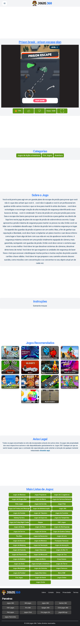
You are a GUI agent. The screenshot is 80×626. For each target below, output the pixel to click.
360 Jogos (28, 603)
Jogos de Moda (19, 527)
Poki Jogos (10, 612)
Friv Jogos (47, 155)
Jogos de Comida (19, 513)
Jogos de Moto (40, 559)
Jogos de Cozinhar (61, 513)
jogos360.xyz (63, 612)
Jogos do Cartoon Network (61, 499)
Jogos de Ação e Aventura (29, 155)
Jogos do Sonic (19, 564)
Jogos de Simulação (40, 545)
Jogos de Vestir (40, 577)
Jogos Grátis (40, 582)
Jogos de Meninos (40, 541)
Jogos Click (28, 612)
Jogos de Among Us (62, 545)
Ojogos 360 (45, 608)
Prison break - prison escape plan (40, 42)
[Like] (29, 110)
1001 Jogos (62, 522)
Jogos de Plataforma (19, 554)
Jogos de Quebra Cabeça (61, 531)
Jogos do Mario (40, 499)
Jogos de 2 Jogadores (62, 495)
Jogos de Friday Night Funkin (19, 522)
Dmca (58, 592)
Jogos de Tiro (62, 554)
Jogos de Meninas (19, 495)
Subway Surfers (19, 518)
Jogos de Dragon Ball (19, 499)
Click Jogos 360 (63, 608)
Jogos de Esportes (40, 518)
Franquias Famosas (61, 541)
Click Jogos (19, 504)
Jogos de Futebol (19, 573)
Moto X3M (61, 573)
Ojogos (40, 522)
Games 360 (63, 603)
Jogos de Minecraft (40, 554)
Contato (51, 592)
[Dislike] (39, 110)
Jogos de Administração (41, 508)
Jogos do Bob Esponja (61, 527)
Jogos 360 (62, 508)
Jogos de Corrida (40, 504)
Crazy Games (61, 559)
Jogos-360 (10, 603)
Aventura (59, 155)
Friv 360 (28, 608)
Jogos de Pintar (40, 527)
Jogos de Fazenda (19, 550)
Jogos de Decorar (19, 541)
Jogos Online (61, 577)
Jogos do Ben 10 (62, 550)
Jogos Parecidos (10, 617)
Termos (75, 592)
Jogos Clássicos (40, 550)
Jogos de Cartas (40, 531)
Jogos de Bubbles (19, 559)
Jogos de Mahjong (19, 545)
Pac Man (19, 536)
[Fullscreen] (62, 110)
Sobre (44, 592)
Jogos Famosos (61, 568)
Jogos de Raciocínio (40, 536)
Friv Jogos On (45, 612)
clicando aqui (45, 451)
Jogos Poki (62, 504)
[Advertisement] (40, 21)
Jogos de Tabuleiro (40, 513)
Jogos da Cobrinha (40, 568)
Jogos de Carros (19, 531)
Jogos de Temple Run (61, 518)
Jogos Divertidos (40, 573)
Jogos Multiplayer (19, 568)
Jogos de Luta (62, 536)
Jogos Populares (40, 495)
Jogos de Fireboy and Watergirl (19, 508)
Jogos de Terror (61, 564)
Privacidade (67, 592)
